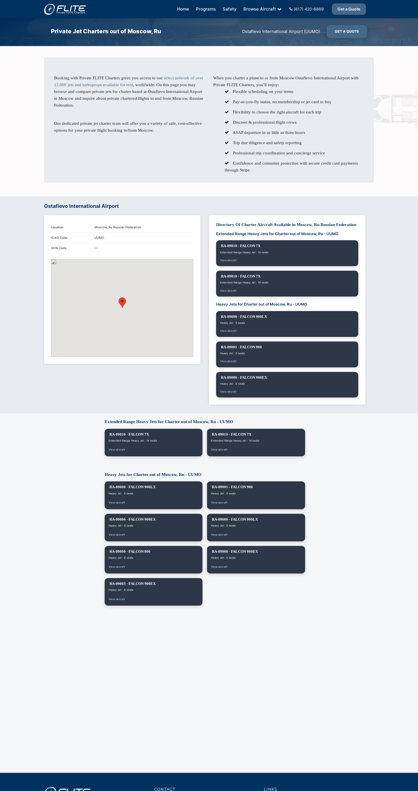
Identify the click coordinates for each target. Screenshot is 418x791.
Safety (230, 9)
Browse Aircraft (259, 9)
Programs (206, 9)
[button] (122, 302)
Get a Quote (349, 9)
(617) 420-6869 (308, 9)
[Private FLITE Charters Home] (65, 9)
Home (183, 9)
